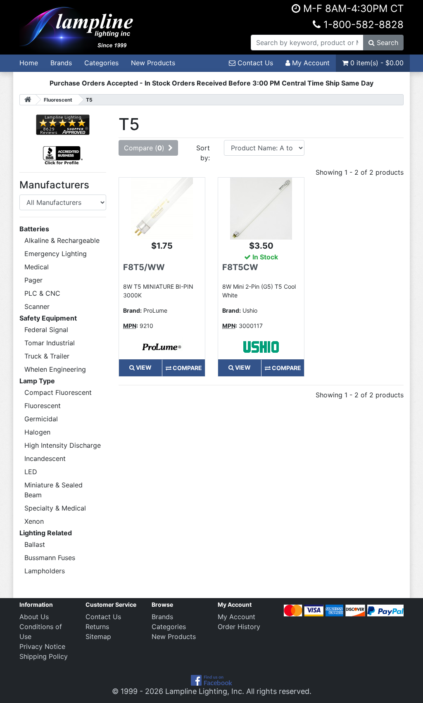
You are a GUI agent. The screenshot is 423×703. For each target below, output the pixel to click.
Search (386, 42)
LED (30, 472)
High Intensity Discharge (62, 445)
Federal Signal (46, 329)
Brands (61, 63)
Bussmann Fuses (49, 557)
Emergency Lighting (55, 253)
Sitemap (98, 636)
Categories (101, 63)
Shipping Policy (43, 656)
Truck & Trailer (46, 356)
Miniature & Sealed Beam (53, 490)
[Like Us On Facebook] (211, 679)
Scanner (37, 306)
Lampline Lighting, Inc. (204, 691)
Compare (186, 367)
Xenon (34, 521)
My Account (310, 63)
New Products (153, 63)
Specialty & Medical (55, 508)
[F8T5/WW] (162, 207)
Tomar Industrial (49, 343)
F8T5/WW (144, 267)
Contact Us (254, 63)
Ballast (34, 544)
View (143, 367)
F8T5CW (240, 267)
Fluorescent (42, 405)
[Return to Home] (28, 100)
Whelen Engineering (55, 369)
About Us (34, 617)
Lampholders (44, 571)
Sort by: (203, 153)
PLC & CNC (42, 293)
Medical (36, 267)
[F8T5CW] (261, 207)
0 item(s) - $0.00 (376, 63)
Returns (97, 626)
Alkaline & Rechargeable (62, 240)
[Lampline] (77, 26)
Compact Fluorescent (58, 392)
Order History (239, 626)
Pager (33, 280)
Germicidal (41, 419)
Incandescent (45, 458)
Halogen (37, 432)
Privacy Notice (42, 646)
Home (28, 63)
